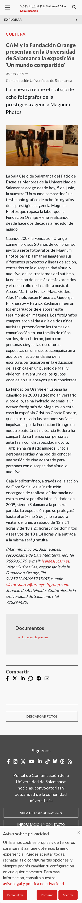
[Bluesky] (55, 761)
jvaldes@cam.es (55, 560)
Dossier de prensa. (35, 637)
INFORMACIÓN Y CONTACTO (41, 824)
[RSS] (70, 761)
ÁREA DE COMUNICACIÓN (41, 813)
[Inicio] (43, 8)
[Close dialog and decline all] (79, 830)
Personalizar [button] (15, 895)
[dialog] (41, 865)
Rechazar (47, 895)
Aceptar (68, 895)
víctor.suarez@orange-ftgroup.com (37, 584)
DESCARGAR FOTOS (42, 716)
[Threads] (62, 761)
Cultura (15, 33)
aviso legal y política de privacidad (33, 883)
